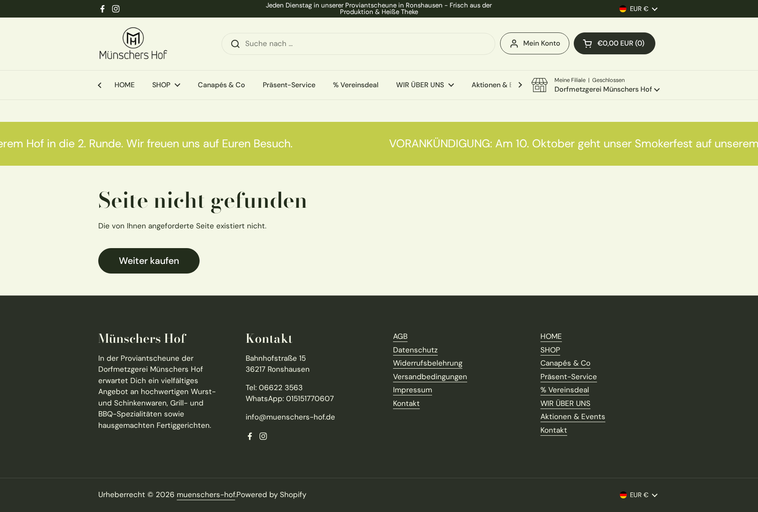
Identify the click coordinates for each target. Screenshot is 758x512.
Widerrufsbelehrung (427, 363)
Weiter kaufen (149, 261)
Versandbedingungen (430, 376)
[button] (614, 43)
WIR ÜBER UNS (565, 403)
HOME (551, 336)
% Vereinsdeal (564, 390)
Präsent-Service (568, 376)
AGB (400, 336)
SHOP (550, 350)
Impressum (412, 390)
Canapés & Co (565, 363)
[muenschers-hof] (133, 43)
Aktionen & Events (572, 416)
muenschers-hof (206, 494)
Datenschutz (415, 350)
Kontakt (406, 403)
